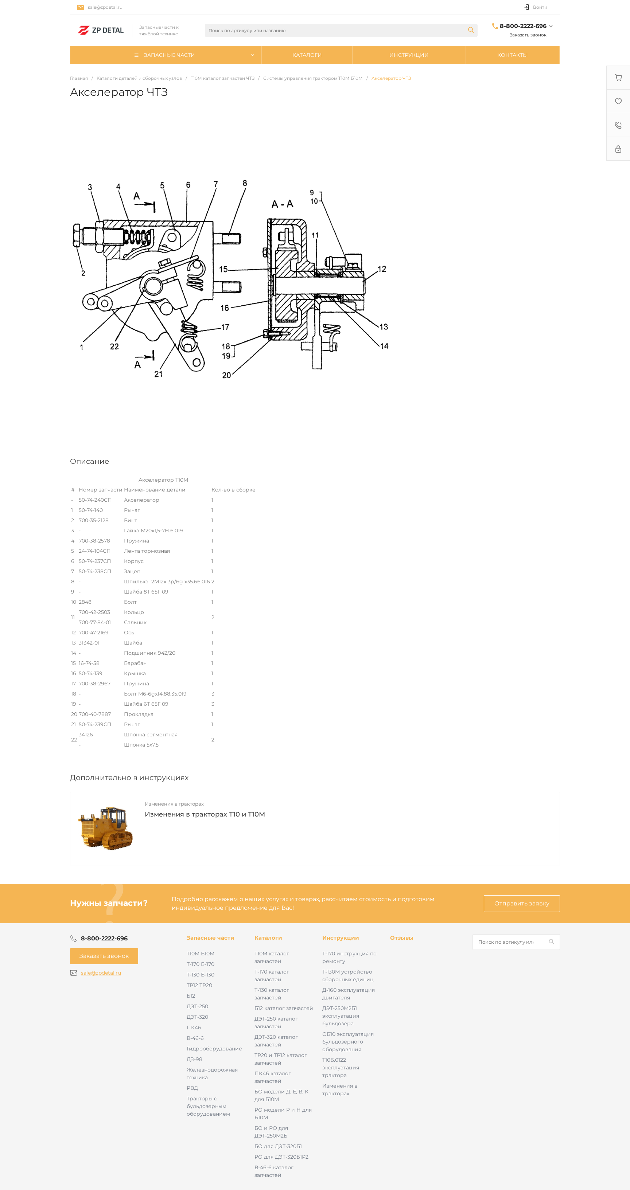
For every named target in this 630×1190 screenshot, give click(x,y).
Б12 (191, 996)
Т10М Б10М (200, 953)
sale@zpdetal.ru (105, 7)
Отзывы (401, 937)
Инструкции (340, 937)
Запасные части (210, 937)
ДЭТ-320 (197, 1017)
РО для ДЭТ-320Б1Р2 (281, 1157)
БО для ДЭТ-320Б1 (278, 1146)
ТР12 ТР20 (199, 985)
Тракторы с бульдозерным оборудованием (208, 1106)
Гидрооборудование (214, 1048)
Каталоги (268, 937)
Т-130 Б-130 (200, 974)
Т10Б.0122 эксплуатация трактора (340, 1068)
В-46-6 (195, 1038)
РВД (192, 1088)
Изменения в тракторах (174, 804)
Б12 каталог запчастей (283, 1008)
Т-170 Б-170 (200, 964)
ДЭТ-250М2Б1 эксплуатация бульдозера (340, 1016)
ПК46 (194, 1027)
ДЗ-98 (194, 1059)
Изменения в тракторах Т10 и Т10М (205, 814)
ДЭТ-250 (197, 1006)
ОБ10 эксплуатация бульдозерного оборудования (348, 1042)
